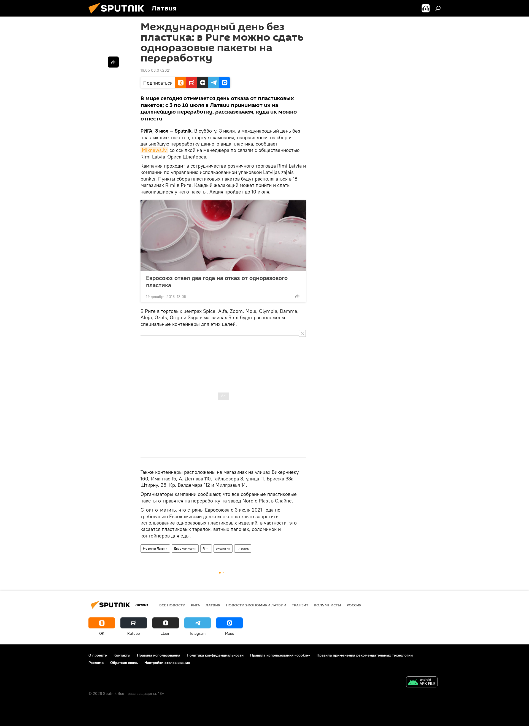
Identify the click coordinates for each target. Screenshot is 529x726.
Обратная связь (124, 662)
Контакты (122, 655)
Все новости (172, 605)
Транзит (300, 605)
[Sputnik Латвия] (118, 15)
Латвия (213, 605)
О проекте (97, 655)
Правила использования (158, 655)
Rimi (206, 548)
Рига (195, 605)
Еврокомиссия (185, 548)
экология (223, 548)
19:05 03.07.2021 (156, 70)
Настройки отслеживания (167, 662)
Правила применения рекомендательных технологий (365, 655)
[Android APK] (422, 682)
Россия (354, 605)
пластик (243, 548)
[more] (297, 296)
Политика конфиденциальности (215, 655)
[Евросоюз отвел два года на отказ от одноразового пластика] (223, 235)
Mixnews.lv (154, 150)
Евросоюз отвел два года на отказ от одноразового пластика (217, 281)
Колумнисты (327, 605)
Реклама (96, 662)
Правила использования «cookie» (280, 655)
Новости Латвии (155, 548)
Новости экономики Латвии (256, 605)
